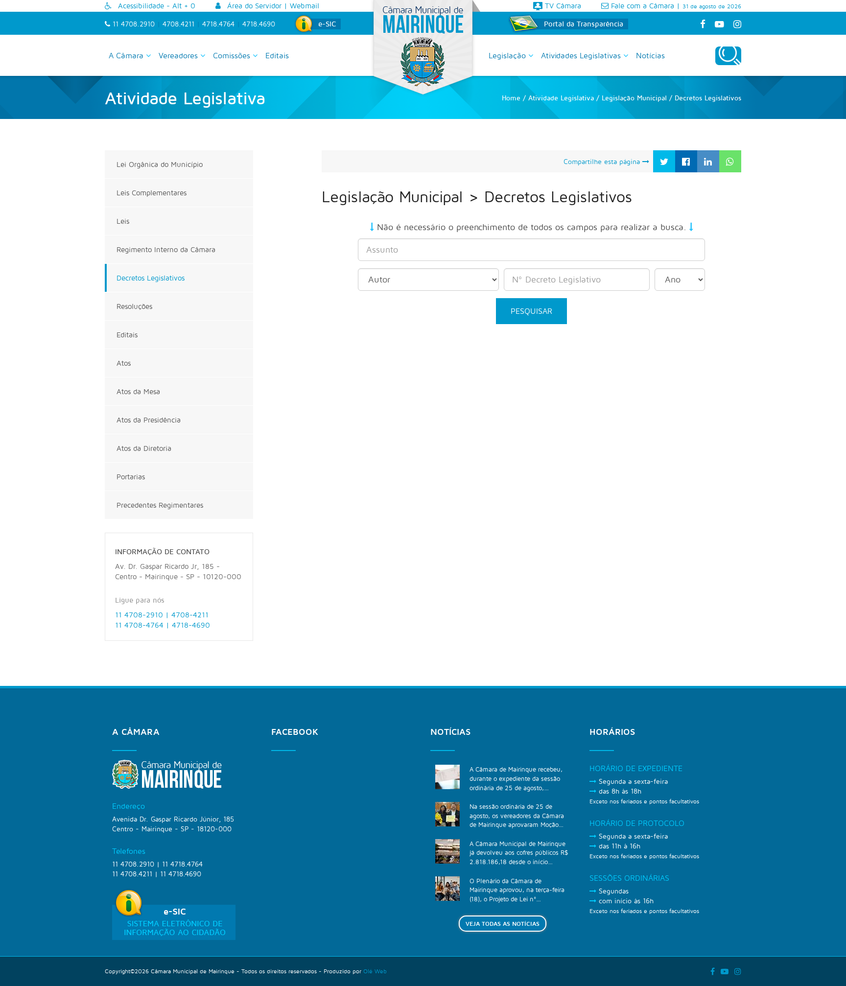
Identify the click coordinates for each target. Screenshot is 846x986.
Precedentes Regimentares (160, 505)
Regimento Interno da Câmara (166, 249)
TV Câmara (561, 5)
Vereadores (179, 55)
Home (511, 98)
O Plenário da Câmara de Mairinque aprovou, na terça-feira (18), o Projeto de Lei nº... (517, 890)
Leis (123, 221)
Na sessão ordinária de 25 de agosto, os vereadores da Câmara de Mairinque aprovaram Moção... (517, 815)
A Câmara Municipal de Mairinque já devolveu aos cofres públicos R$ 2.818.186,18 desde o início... (519, 853)
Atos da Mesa (138, 391)
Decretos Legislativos (151, 278)
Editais (277, 55)
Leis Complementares (152, 192)
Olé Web (375, 971)
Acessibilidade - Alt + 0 (155, 5)
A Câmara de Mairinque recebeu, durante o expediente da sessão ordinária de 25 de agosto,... (516, 778)
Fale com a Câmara (641, 5)
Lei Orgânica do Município (160, 164)
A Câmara (127, 55)
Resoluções (134, 306)
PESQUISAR (531, 310)
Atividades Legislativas (582, 55)
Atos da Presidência (149, 420)
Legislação (508, 55)
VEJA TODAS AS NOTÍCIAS (503, 923)
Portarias (131, 476)
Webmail (304, 5)
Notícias (650, 55)
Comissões (233, 55)
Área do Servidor (253, 5)
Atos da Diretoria (144, 448)
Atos (124, 363)
